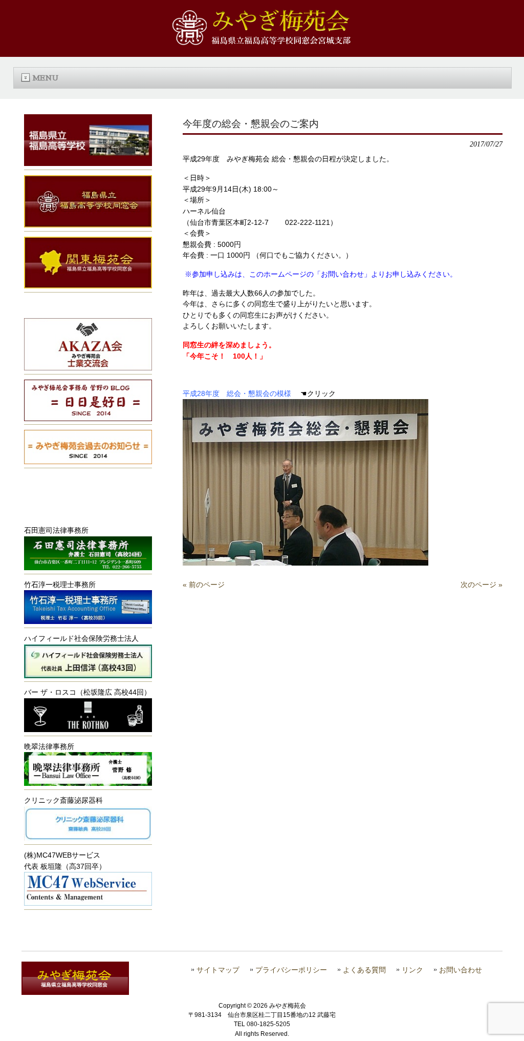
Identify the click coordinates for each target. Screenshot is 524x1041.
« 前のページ (204, 584)
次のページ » (482, 584)
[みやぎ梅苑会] (262, 42)
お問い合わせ (460, 970)
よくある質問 (364, 970)
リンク (412, 970)
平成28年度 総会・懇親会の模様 (237, 393)
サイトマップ (217, 970)
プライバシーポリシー (291, 970)
